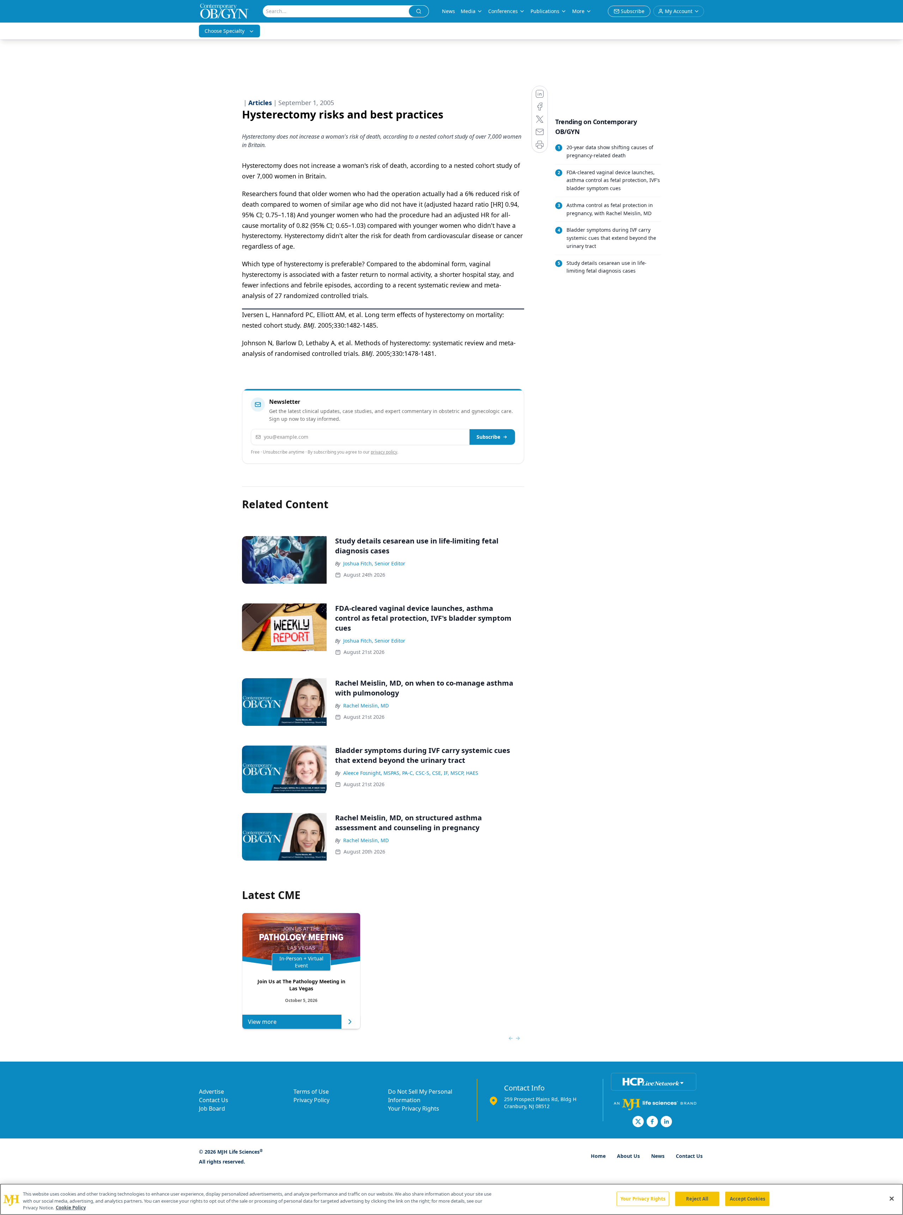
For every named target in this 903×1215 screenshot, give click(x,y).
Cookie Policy (71, 1207)
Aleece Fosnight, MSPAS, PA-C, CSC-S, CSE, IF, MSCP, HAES (410, 773)
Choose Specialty (224, 31)
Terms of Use (311, 1091)
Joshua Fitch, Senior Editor (374, 563)
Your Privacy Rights (413, 1108)
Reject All (697, 1198)
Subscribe (488, 436)
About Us (628, 1156)
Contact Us (213, 1100)
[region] (451, 1199)
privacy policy (384, 452)
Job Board (212, 1108)
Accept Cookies (747, 1198)
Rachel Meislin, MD (366, 705)
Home (598, 1156)
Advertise (211, 1091)
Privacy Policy (311, 1100)
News (448, 11)
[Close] (891, 1198)
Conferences (503, 11)
